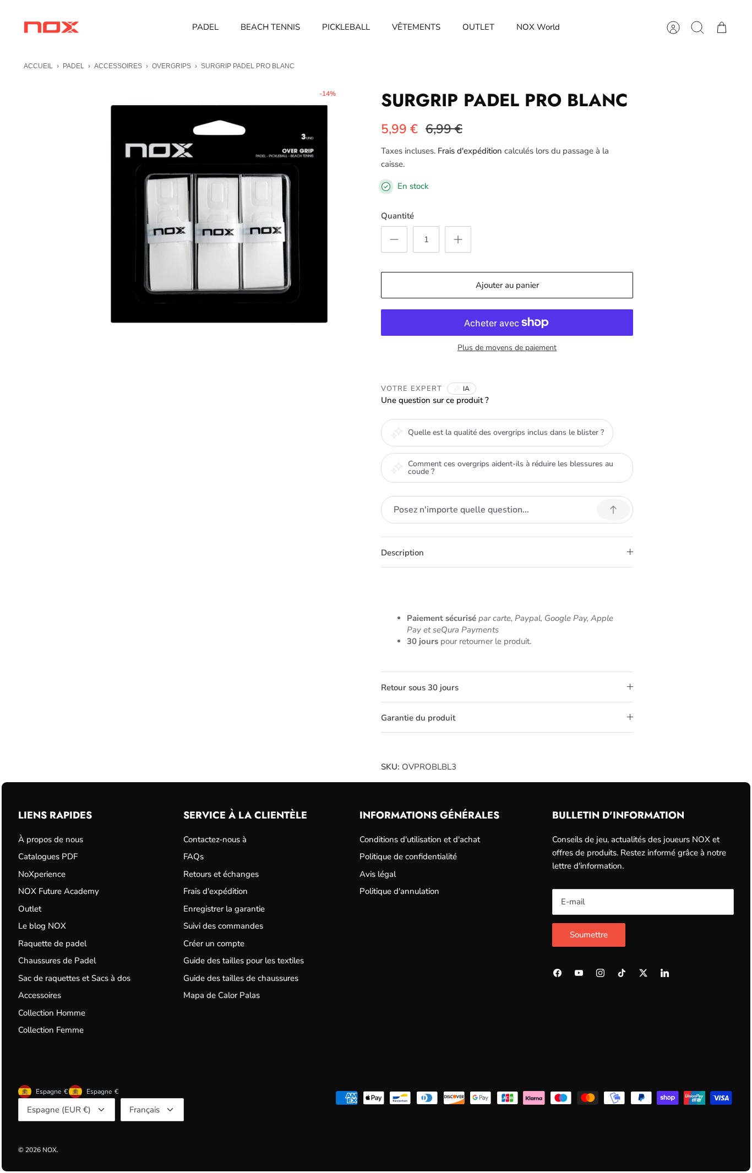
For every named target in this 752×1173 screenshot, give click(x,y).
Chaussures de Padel (57, 960)
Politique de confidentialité (408, 856)
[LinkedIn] (664, 973)
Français (144, 1109)
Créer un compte (213, 943)
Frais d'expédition (470, 150)
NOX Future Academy (58, 891)
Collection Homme (51, 1012)
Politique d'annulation (399, 891)
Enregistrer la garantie (224, 908)
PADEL (205, 26)
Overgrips (171, 66)
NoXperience (42, 874)
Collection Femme (51, 1029)
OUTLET (478, 26)
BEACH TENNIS (270, 26)
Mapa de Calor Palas (221, 995)
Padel (73, 66)
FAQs (193, 856)
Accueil (38, 66)
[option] (217, 212)
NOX (49, 1149)
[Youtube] (579, 973)
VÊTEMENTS (416, 26)
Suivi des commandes (223, 925)
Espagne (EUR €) (59, 1109)
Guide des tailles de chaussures (240, 978)
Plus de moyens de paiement (507, 348)
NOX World (538, 26)
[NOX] (51, 27)
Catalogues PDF (48, 856)
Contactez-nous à (215, 839)
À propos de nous (50, 839)
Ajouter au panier (507, 285)
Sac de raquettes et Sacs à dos (74, 978)
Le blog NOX (42, 925)
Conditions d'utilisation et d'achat (419, 839)
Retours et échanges (221, 874)
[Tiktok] (622, 973)
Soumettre (589, 934)
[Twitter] (643, 973)
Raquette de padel (52, 943)
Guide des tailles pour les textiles (243, 960)
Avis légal (377, 874)
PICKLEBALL (346, 26)
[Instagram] (600, 973)
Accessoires (118, 66)
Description (402, 552)
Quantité (397, 215)
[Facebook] (557, 973)
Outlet (29, 908)
